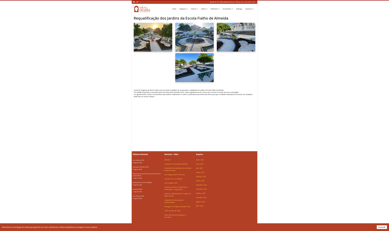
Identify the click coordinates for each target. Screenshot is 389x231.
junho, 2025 (200, 160)
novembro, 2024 (201, 189)
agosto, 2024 (200, 202)
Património (214, 9)
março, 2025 (200, 172)
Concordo (381, 227)
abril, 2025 (199, 168)
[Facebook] (134, 2)
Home (174, 9)
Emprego (239, 9)
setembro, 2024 (201, 197)
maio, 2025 (199, 164)
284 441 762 (215, 2)
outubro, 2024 (200, 193)
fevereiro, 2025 (201, 176)
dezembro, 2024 (201, 185)
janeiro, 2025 (200, 181)
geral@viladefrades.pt (228, 2)
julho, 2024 (199, 206)
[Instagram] (137, 2)
